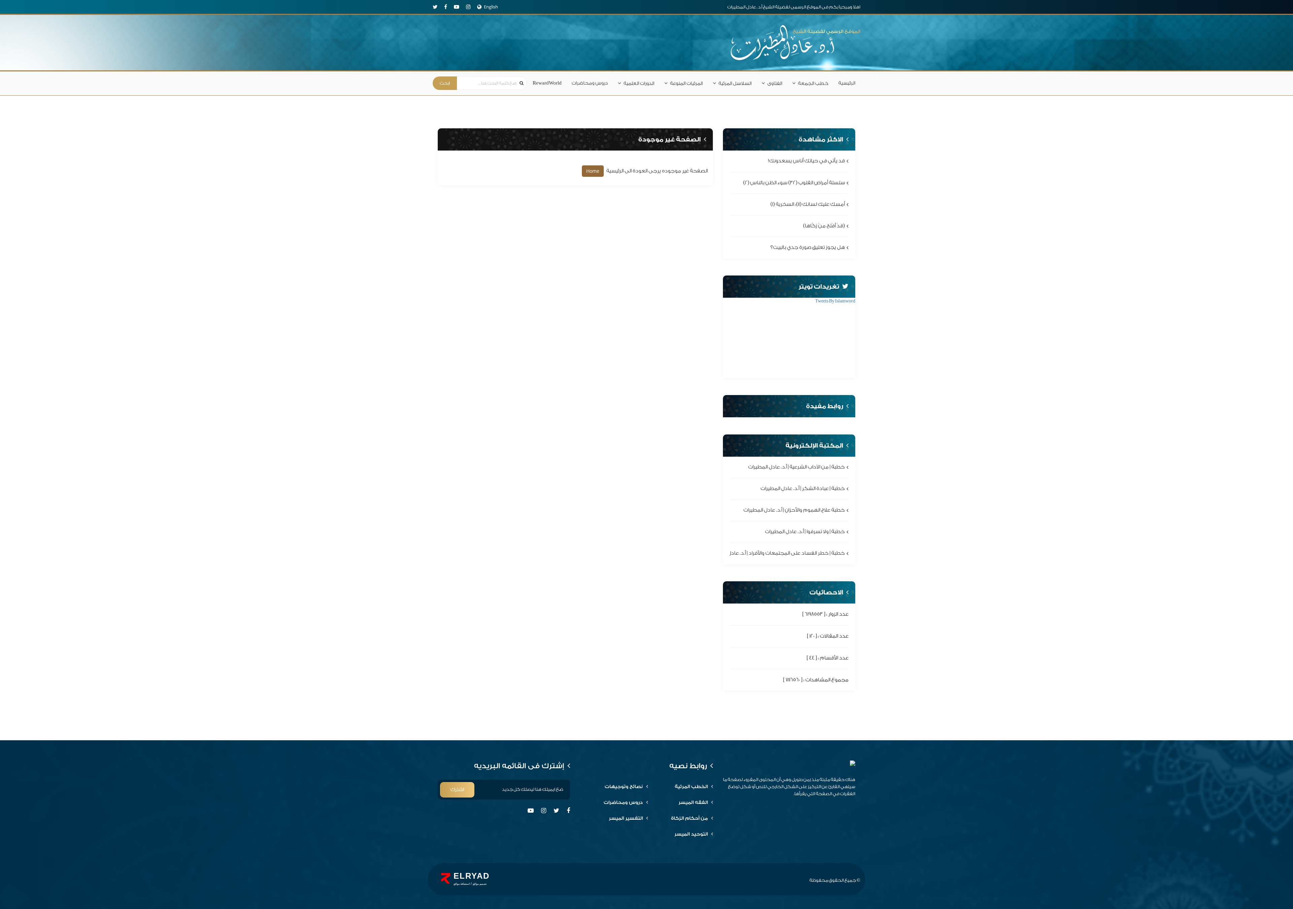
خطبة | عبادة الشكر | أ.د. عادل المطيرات (803, 488)
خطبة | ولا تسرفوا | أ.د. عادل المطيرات (805, 532)
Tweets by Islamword (835, 300)
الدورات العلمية (639, 83)
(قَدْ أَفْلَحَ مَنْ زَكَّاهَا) (824, 226)
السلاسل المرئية (735, 83)
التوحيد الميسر (691, 834)
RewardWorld (547, 83)
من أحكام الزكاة (689, 818)
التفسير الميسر (626, 818)
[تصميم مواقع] (446, 878)
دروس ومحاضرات (590, 83)
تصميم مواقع (480, 883)
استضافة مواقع (462, 883)
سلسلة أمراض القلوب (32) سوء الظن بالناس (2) (794, 183)
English (491, 7)
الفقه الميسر (693, 802)
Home (592, 171)
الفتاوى (774, 83)
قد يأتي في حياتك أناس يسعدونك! (806, 161)
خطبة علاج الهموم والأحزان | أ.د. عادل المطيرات (794, 510)
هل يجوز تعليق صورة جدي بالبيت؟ (807, 248)
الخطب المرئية (691, 786)
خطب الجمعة (813, 83)
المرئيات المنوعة (686, 83)
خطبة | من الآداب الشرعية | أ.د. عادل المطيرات (796, 467)
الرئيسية (846, 83)
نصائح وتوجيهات (624, 786)
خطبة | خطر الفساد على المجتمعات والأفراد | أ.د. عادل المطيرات (776, 553)
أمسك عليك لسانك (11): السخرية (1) (807, 204)
